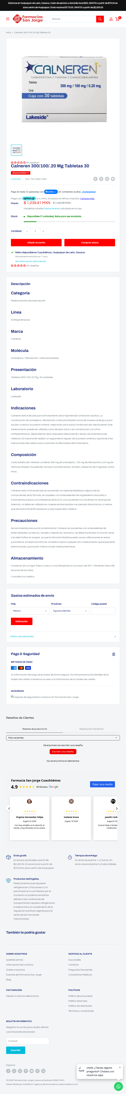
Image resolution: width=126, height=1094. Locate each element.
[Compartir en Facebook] (95, 179)
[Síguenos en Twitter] (14, 1071)
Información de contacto (19, 964)
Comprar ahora (89, 242)
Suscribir (16, 1050)
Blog (8, 979)
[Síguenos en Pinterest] (26, 1071)
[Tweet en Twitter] (107, 179)
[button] (18, 265)
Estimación (22, 621)
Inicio (8, 32)
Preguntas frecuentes (80, 970)
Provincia (56, 604)
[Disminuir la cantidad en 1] (27, 231)
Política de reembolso (22, 636)
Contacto (73, 964)
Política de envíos (77, 1001)
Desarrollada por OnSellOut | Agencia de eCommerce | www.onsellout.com (42, 1084)
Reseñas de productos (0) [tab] (34, 729)
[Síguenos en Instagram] (20, 1071)
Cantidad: (16, 231)
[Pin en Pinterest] (101, 179)
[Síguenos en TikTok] (37, 1071)
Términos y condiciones (81, 1011)
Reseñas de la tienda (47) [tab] (91, 729)
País (13, 604)
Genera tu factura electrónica (22, 996)
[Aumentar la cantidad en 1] (43, 231)
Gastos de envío (52, 208)
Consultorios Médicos (80, 974)
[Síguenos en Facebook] (8, 1071)
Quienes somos (14, 960)
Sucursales (74, 960)
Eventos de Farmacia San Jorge (24, 974)
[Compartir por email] (113, 179)
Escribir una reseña (63, 751)
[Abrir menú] (7, 19)
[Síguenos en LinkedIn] (43, 1071)
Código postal (99, 604)
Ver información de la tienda (30, 261)
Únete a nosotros (15, 970)
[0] (117, 19)
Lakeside (16, 179)
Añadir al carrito (36, 242)
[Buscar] (100, 19)
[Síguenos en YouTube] (32, 1071)
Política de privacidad (80, 996)
